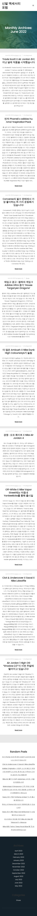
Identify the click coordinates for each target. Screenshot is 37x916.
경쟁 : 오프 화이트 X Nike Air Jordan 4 (18, 436)
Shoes (27, 278)
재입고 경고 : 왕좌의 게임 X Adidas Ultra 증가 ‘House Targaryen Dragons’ (18, 285)
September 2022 (18, 873)
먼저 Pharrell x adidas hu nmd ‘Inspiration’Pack (18, 120)
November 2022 (18, 867)
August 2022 (18, 876)
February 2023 (18, 857)
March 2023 (18, 854)
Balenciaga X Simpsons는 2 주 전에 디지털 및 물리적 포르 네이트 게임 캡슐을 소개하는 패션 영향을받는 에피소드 (18, 789)
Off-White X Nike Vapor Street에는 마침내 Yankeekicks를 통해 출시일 (18, 492)
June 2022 (18, 883)
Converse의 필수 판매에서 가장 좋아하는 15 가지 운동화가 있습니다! (18, 202)
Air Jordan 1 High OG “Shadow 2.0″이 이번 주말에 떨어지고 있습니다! (18, 666)
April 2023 (18, 851)
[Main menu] (33, 5)
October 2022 (18, 870)
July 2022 (18, 879)
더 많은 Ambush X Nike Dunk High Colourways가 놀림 (19, 351)
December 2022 (18, 863)
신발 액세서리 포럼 (11, 5)
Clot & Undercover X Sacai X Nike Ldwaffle (18, 579)
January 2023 (18, 860)
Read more (18, 186)
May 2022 (18, 886)
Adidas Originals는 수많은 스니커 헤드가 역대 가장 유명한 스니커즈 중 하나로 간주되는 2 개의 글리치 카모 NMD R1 (18, 771)
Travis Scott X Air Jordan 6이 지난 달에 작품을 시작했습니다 (18, 60)
